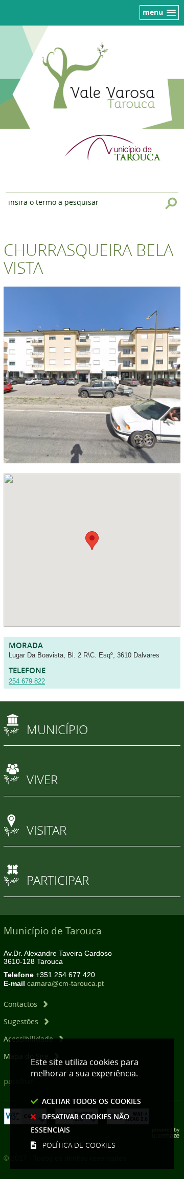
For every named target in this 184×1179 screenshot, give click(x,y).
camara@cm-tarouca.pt (65, 983)
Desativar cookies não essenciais (80, 1123)
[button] (92, 540)
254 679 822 (27, 681)
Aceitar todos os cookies (91, 1101)
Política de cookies (79, 1145)
